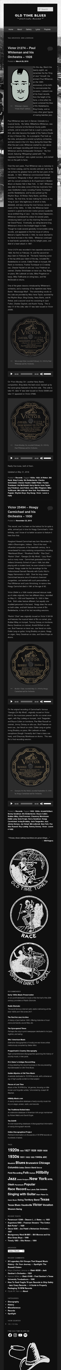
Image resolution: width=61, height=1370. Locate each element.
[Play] (11, 374)
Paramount (19, 1185)
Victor (38, 493)
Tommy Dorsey (35, 826)
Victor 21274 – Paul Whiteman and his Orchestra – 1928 (21, 52)
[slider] (48, 373)
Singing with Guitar (22, 1194)
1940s (38, 1157)
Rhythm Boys (20, 493)
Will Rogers (48, 840)
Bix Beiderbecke (30, 480)
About (19, 29)
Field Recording (15, 1172)
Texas (44, 1199)
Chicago (44, 1163)
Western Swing (15, 1209)
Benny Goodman (14, 813)
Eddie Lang (12, 819)
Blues (20, 1162)
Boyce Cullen (41, 813)
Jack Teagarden (37, 821)
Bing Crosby (18, 480)
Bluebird (11, 1163)
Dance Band (30, 1167)
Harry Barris (35, 485)
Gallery (28, 29)
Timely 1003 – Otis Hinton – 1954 (22, 1240)
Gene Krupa (22, 819)
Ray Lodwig (23, 826)
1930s (37, 811)
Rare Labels (31, 1189)
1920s (32, 477)
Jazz (32, 488)
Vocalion (48, 1205)
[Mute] (41, 374)
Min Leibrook (22, 490)
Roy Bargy (31, 493)
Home (11, 29)
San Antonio (41, 1189)
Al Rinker (44, 477)
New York (32, 490)
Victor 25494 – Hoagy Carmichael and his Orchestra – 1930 (23, 511)
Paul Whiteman (43, 490)
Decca (39, 1167)
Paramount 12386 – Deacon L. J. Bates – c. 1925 (29, 1219)
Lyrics (38, 29)
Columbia (13, 1167)
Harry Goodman (34, 819)
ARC (45, 1157)
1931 (22, 1157)
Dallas (21, 1167)
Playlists (47, 29)
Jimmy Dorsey (14, 824)
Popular (11, 493)
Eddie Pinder (36, 482)
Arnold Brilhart (46, 811)
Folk (26, 1172)
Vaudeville (26, 1205)
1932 (27, 1157)
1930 (32, 811)
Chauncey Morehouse (40, 816)
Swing (21, 1199)
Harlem (32, 1173)
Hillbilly (42, 1172)
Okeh (11, 1184)
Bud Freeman (24, 816)
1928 (38, 477)
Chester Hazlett (24, 482)
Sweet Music (12, 1200)
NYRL (50, 1179)
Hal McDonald (23, 485)
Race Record (17, 1189)
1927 (27, 1150)
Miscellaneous (14, 1307)
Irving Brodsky (24, 821)
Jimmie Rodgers (23, 1179)
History (11, 1304)
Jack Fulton (24, 488)
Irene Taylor (45, 485)
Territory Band (32, 1199)
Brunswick (32, 1163)
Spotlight (12, 1313)
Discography (13, 1301)
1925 (22, 1150)
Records (18, 477)
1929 (39, 1150)
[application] (30, 374)
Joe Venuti (25, 824)
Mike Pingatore (41, 488)
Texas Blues (14, 1205)
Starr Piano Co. (42, 1194)
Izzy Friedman (13, 488)
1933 (32, 1157)
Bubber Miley (13, 816)
